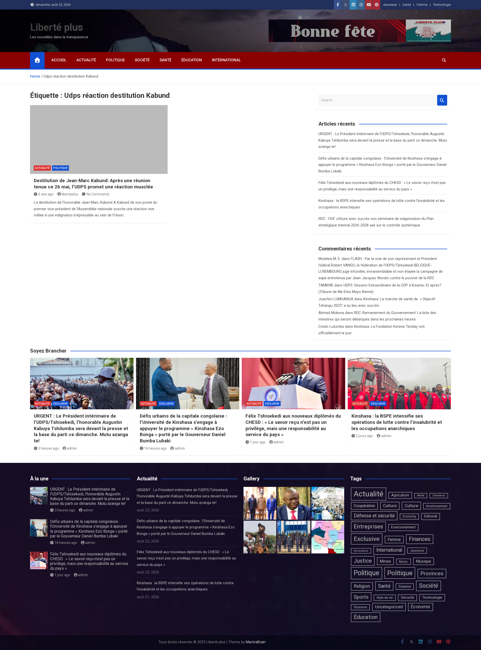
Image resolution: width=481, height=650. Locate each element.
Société (142, 60)
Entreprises (368, 526)
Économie (420, 606)
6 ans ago (46, 194)
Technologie (442, 5)
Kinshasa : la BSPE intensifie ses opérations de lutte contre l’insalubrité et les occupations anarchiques (396, 422)
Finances (419, 539)
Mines (385, 561)
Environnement (403, 527)
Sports (361, 597)
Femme (422, 5)
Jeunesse (390, 5)
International (226, 60)
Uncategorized (389, 606)
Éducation (191, 60)
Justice (363, 561)
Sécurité (407, 597)
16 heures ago (155, 448)
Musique (423, 561)
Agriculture (400, 495)
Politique (115, 60)
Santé (407, 5)
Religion (362, 586)
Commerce (438, 495)
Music (403, 561)
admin (72, 448)
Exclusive (60, 403)
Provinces (431, 573)
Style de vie (385, 597)
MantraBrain (256, 642)
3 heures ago (48, 448)
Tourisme (360, 607)
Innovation (361, 550)
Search (442, 100)
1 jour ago (258, 442)
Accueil (58, 60)
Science (405, 586)
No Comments (98, 194)
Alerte (420, 495)
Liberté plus (56, 27)
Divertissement (436, 506)
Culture (390, 505)
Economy (409, 516)
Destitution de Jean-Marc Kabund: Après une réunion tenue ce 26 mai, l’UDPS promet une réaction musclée (93, 184)
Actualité (86, 60)
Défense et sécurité (374, 516)
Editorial (430, 516)
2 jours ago (364, 436)
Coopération (364, 505)
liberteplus (70, 194)
